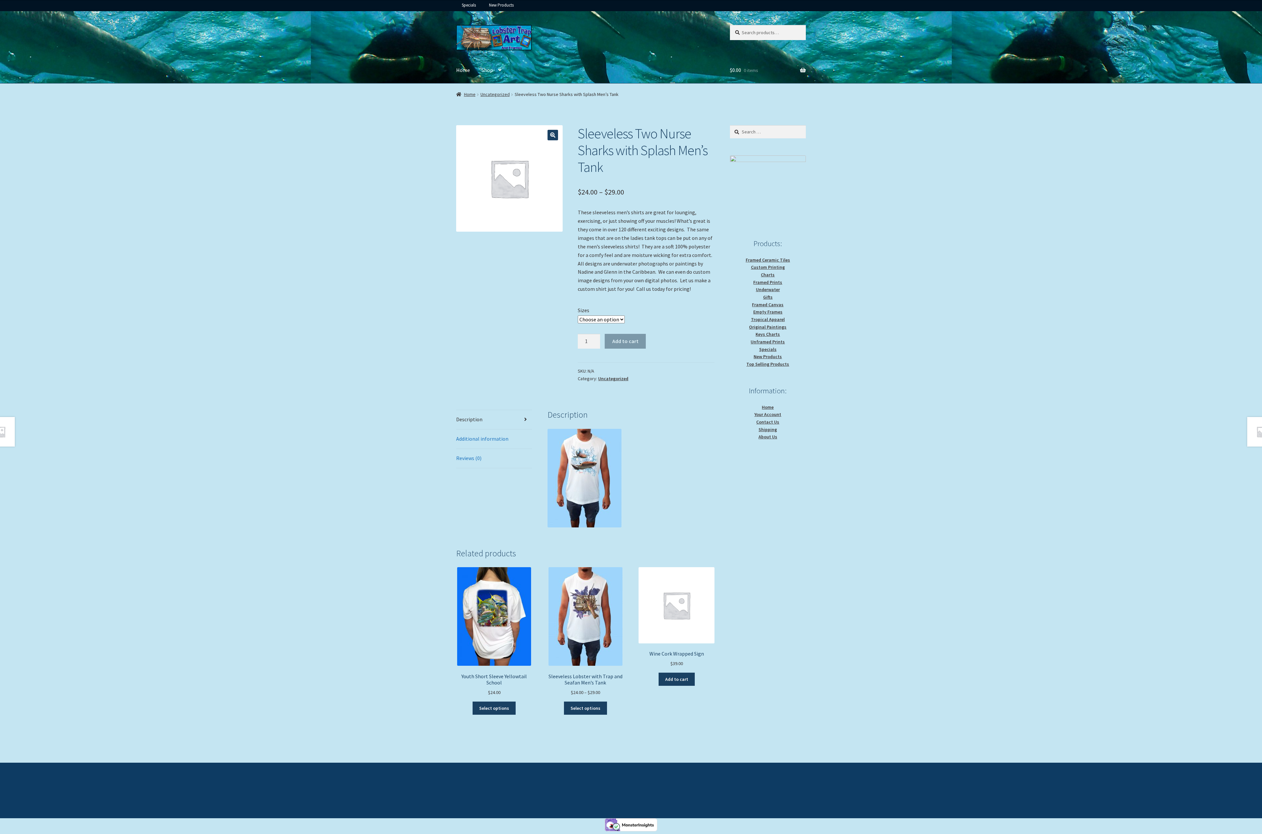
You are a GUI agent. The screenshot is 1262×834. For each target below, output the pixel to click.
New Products (501, 5)
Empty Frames (768, 312)
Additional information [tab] (482, 438)
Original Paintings (767, 327)
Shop (487, 70)
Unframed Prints (768, 342)
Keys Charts (768, 334)
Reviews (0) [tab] (468, 458)
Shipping (768, 429)
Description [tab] (469, 419)
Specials (469, 5)
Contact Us (767, 422)
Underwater (768, 289)
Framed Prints (767, 282)
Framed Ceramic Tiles (768, 260)
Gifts (768, 297)
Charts (768, 275)
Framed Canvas (767, 305)
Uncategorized (495, 94)
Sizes (583, 310)
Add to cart (625, 341)
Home (463, 70)
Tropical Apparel (768, 319)
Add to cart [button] (676, 679)
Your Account (767, 414)
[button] (553, 135)
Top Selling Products (767, 364)
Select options (494, 708)
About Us (768, 437)
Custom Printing (768, 267)
